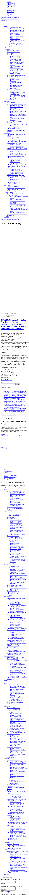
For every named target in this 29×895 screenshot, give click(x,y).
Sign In (9, 13)
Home (5, 469)
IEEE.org (9, 2)
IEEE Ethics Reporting (10, 477)
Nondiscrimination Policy (10, 475)
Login (2, 891)
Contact (6, 472)
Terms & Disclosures (9, 479)
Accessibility (7, 474)
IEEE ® (11, 3)
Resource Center (11, 10)
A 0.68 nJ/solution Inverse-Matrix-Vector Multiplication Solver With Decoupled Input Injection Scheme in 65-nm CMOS (15, 401)
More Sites (10, 7)
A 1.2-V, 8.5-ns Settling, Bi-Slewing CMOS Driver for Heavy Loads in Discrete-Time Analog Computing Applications (15, 397)
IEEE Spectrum (11, 6)
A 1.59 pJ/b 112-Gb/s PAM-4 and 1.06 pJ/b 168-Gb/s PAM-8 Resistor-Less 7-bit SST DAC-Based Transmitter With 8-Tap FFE (15, 410)
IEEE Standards (11, 5)
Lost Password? (9, 891)
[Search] (1, 877)
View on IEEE (6, 380)
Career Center (10, 12)
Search (2, 382)
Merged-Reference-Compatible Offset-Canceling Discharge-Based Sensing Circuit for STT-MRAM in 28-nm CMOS (16, 405)
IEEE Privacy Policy (9, 478)
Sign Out (9, 15)
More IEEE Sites (8, 471)
